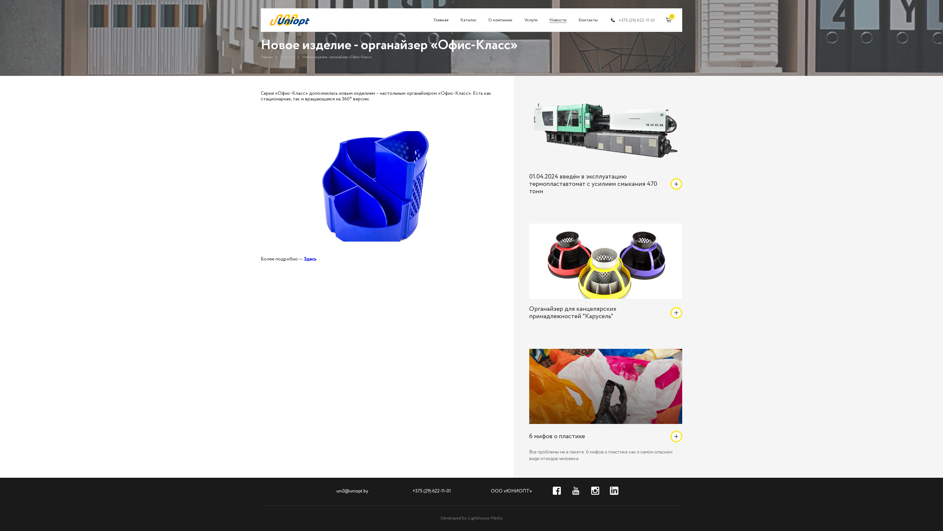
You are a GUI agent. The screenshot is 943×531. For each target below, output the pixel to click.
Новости (558, 20)
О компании (500, 20)
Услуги (531, 20)
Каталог (468, 20)
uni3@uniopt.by (352, 491)
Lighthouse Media (485, 518)
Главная (441, 20)
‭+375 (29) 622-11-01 (636, 20)
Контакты (588, 20)
